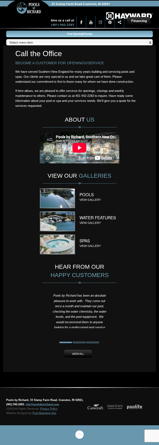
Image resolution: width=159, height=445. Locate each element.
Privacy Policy (48, 408)
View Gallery (90, 199)
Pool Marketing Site (44, 413)
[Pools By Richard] (28, 13)
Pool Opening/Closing (79, 33)
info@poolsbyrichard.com (42, 404)
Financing (139, 21)
